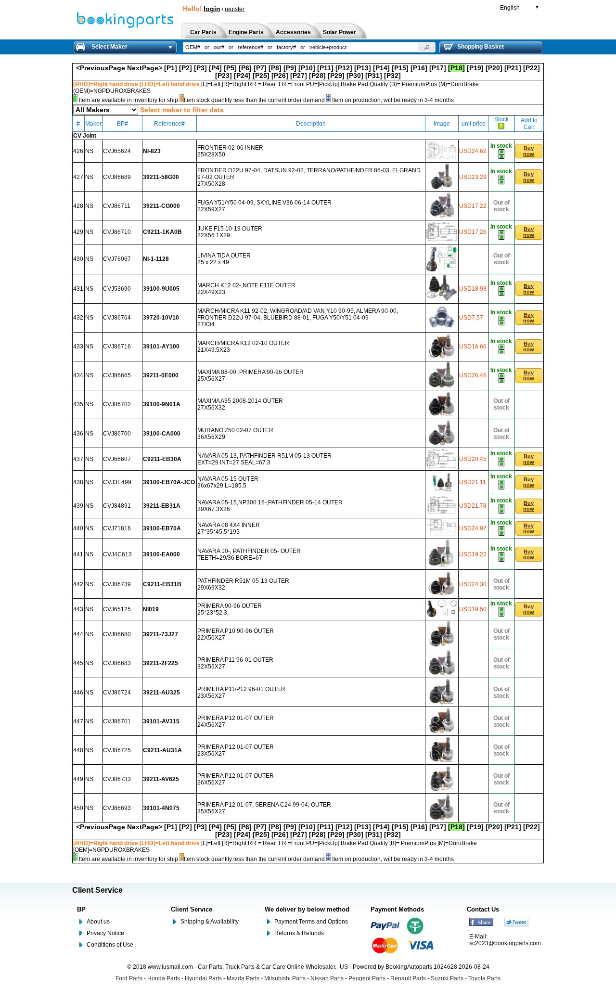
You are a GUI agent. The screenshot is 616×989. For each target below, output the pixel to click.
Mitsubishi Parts (285, 978)
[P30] (354, 75)
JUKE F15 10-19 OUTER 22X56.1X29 (229, 232)
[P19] (475, 68)
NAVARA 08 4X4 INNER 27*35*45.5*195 (228, 528)
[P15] (400, 68)
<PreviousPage (100, 68)
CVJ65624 (117, 151)
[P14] (381, 68)
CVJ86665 (117, 375)
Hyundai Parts (203, 978)
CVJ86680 (117, 634)
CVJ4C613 (117, 554)
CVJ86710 (117, 232)
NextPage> (144, 68)
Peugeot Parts (366, 978)
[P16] (419, 68)
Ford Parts (129, 978)
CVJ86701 (117, 721)
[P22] (531, 68)
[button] (427, 47)
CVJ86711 (116, 206)
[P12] (343, 68)
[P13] (362, 68)
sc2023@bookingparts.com (505, 943)
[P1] (170, 68)
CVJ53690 (117, 288)
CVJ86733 (117, 779)
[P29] (336, 75)
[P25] (261, 75)
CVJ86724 (117, 692)
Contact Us (483, 909)
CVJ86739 (117, 584)
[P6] (245, 68)
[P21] (512, 68)
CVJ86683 (117, 663)
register (234, 9)
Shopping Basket (480, 46)
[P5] (230, 68)
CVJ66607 (117, 459)
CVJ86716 (117, 346)
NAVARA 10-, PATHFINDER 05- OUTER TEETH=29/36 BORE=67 (249, 554)
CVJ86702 (117, 404)
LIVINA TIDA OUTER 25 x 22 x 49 (224, 259)
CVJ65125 (117, 609)
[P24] (242, 75)
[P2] (185, 68)
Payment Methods (397, 909)
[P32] (392, 75)
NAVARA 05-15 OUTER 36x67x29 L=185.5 (227, 482)
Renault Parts (408, 978)
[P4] (215, 68)
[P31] (373, 75)
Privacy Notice (105, 933)
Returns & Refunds (299, 933)
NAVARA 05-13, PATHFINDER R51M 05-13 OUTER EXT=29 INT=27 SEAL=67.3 (264, 459)
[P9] (289, 68)
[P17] (437, 68)
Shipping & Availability (209, 921)
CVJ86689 (117, 177)
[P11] (325, 68)
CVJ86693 (117, 808)
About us (98, 921)
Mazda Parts (243, 978)
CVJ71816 (117, 528)
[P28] (317, 75)
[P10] (306, 68)
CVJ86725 (117, 750)
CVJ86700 (117, 433)
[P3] (200, 68)
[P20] (494, 68)
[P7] (260, 68)
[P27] (298, 75)
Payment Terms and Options (311, 921)
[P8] (275, 68)
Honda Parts (163, 978)
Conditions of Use (110, 944)
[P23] (223, 75)
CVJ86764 (117, 317)
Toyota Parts (484, 978)
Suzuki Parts (447, 978)
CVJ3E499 (117, 482)
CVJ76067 (117, 259)
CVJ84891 (117, 505)
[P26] (279, 75)
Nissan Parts (327, 978)
